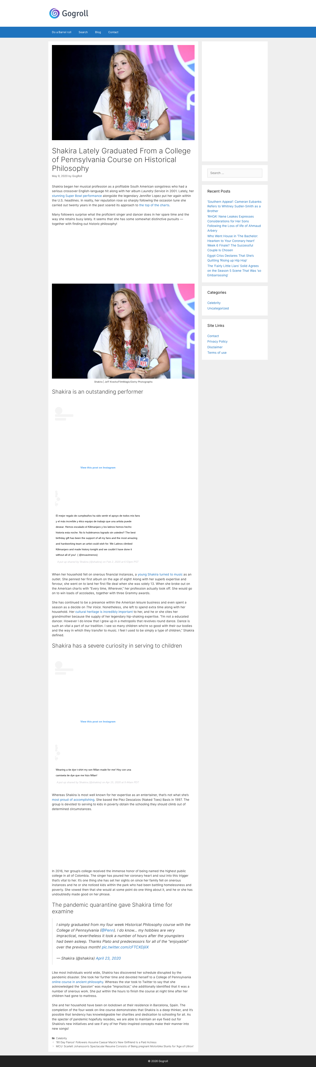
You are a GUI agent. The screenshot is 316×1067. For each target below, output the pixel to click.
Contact (113, 32)
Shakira (84, 561)
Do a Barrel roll (61, 32)
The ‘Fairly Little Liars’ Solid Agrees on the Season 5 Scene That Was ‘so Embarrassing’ (234, 270)
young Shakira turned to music (160, 574)
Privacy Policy (217, 341)
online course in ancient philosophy (77, 982)
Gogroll (163, 1061)
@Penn (107, 930)
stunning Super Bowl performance (77, 196)
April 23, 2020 (108, 958)
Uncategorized (218, 308)
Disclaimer (215, 347)
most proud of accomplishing (73, 799)
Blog (98, 32)
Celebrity (61, 1038)
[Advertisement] (123, 256)
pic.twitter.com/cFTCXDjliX (125, 947)
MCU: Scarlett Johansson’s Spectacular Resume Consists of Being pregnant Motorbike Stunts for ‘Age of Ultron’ (125, 1046)
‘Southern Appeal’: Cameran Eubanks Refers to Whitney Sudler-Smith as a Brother (234, 206)
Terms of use (217, 352)
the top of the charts (154, 205)
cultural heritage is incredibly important (104, 612)
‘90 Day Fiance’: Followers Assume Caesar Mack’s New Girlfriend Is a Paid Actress (106, 1042)
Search (83, 32)
